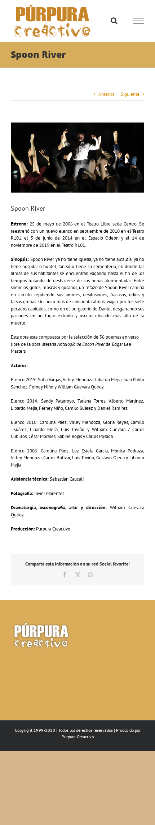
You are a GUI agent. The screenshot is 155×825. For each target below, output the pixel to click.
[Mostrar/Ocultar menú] (138, 21)
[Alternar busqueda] (114, 20)
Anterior (106, 94)
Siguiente (130, 94)
